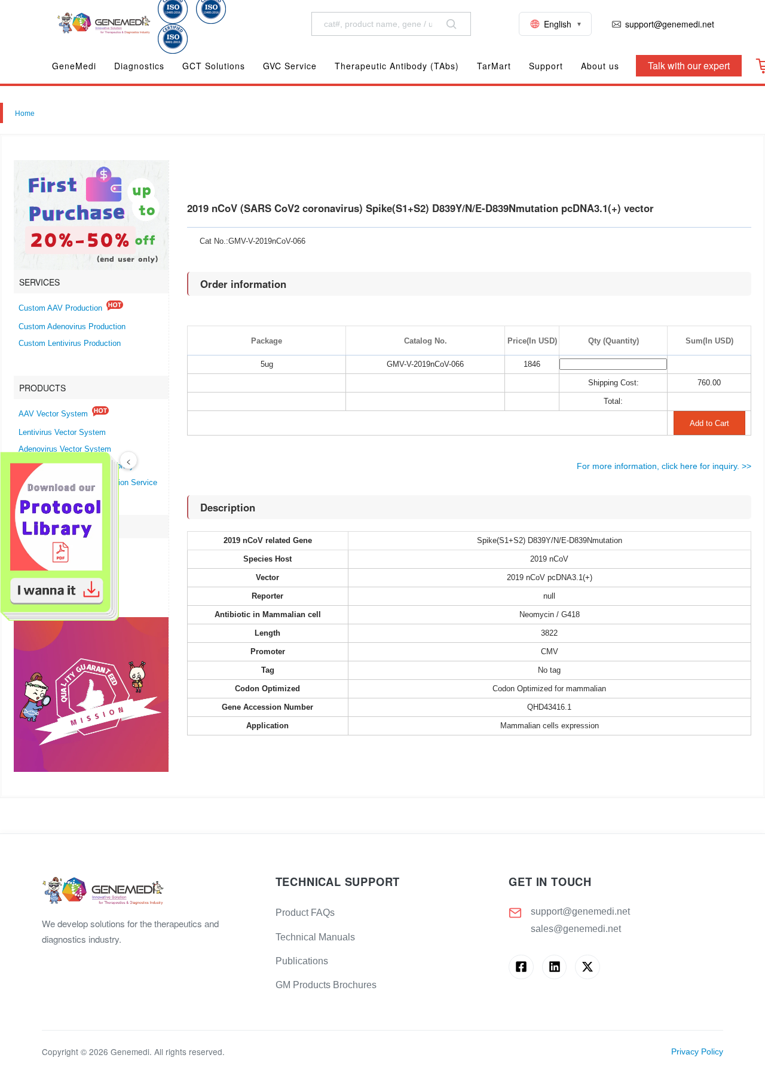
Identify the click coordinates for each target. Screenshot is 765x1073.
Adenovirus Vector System (65, 449)
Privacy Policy (697, 1051)
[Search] (451, 24)
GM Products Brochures (326, 985)
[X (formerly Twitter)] (587, 967)
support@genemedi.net (580, 911)
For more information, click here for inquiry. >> (664, 466)
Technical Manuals (315, 937)
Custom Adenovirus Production (72, 327)
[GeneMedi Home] (149, 891)
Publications (302, 961)
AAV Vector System (53, 414)
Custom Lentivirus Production (70, 343)
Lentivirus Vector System (62, 432)
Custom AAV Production (60, 308)
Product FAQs (305, 913)
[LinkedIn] (554, 967)
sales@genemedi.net (576, 929)
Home (25, 113)
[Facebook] (521, 967)
